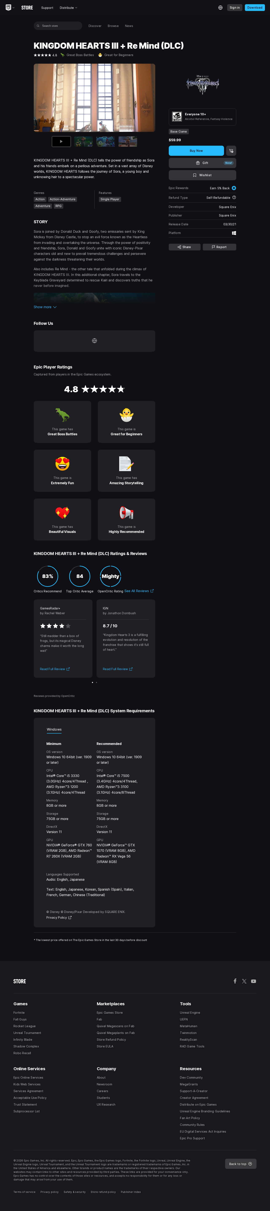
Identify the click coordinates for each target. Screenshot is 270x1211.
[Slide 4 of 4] (127, 141)
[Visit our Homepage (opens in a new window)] (94, 341)
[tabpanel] (94, 799)
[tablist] (94, 729)
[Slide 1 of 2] (92, 682)
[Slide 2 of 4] (83, 141)
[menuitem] (95, 26)
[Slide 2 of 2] (96, 682)
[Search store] (38, 26)
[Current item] (61, 141)
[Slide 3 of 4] (105, 141)
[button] (94, 307)
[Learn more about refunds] (234, 197)
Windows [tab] (54, 729)
